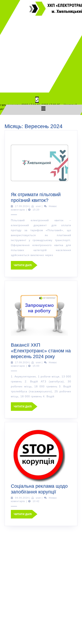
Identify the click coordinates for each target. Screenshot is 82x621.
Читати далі (25, 264)
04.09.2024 (22, 498)
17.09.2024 (22, 206)
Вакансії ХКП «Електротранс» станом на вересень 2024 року (41, 350)
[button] (43, 108)
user (38, 206)
